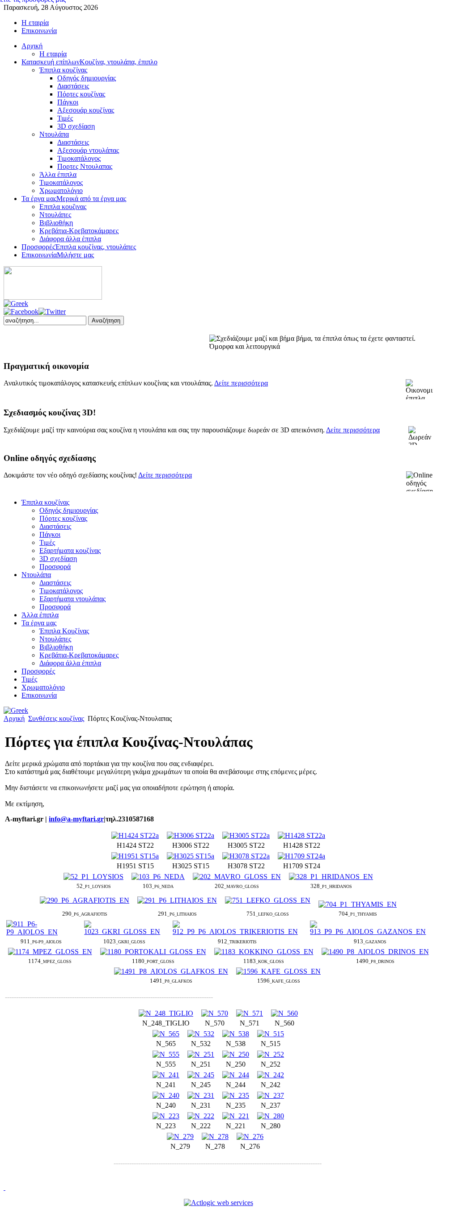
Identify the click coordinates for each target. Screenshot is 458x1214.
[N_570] (214, 1013)
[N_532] (200, 1034)
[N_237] (270, 1095)
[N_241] (166, 1075)
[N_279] (180, 1136)
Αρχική (14, 718)
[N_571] (249, 1013)
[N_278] (215, 1136)
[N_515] (270, 1034)
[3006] (190, 835)
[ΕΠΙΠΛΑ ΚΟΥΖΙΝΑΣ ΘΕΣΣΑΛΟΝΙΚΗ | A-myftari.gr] (53, 297)
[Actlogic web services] (218, 1202)
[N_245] (200, 1075)
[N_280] (270, 1116)
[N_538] (235, 1034)
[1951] (135, 856)
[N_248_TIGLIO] (166, 1013)
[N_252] (270, 1054)
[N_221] (235, 1116)
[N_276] (250, 1136)
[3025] (190, 856)
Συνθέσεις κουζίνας (56, 718)
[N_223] (166, 1116)
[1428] (301, 835)
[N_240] (166, 1095)
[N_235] (235, 1095)
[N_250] (235, 1054)
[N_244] (235, 1075)
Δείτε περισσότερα (241, 383)
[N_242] (270, 1075)
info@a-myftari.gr (76, 819)
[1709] (301, 856)
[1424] (135, 835)
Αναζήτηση (106, 320)
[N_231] (200, 1095)
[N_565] (166, 1034)
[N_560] (284, 1013)
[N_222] (200, 1116)
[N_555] (166, 1054)
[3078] (246, 856)
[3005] (246, 835)
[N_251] (200, 1054)
